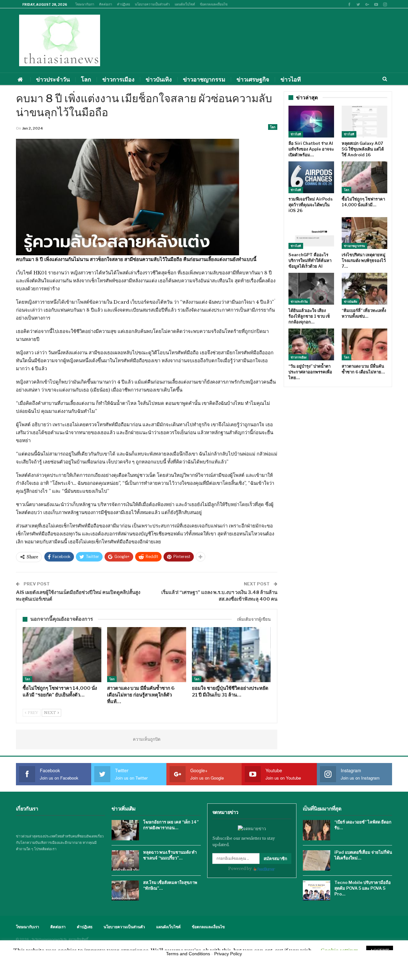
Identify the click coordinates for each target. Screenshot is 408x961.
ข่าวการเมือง (118, 79)
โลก (86, 79)
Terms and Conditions (188, 953)
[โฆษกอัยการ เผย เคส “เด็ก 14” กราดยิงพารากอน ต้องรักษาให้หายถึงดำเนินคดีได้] (125, 830)
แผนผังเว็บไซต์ (185, 4)
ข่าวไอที (290, 79)
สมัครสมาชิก (275, 858)
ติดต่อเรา (105, 4)
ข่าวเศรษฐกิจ (253, 79)
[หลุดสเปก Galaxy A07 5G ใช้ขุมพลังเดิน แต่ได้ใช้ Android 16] (364, 122)
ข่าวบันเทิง (159, 79)
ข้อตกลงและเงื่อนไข (214, 4)
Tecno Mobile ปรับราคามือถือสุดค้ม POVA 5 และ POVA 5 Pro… (362, 888)
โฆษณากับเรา (84, 4)
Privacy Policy (228, 953)
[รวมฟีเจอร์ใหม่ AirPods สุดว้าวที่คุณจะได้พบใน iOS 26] (311, 177)
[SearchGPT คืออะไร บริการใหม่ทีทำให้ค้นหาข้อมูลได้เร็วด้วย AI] (311, 233)
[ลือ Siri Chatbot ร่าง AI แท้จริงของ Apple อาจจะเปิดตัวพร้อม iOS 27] (311, 122)
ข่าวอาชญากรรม (204, 79)
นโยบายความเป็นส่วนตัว (152, 4)
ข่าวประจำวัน (53, 79)
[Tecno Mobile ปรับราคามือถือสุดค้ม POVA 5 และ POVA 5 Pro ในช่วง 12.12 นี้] (316, 890)
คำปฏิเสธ (123, 4)
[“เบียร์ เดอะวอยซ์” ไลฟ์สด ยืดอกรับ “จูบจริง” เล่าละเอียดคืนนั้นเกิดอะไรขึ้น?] (316, 830)
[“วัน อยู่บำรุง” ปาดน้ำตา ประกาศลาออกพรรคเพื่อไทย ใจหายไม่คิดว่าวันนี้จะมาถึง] (311, 344)
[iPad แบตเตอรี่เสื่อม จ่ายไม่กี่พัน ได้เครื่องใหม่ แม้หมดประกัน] (316, 860)
